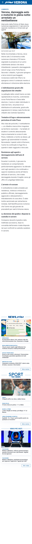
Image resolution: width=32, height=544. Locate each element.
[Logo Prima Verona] (16, 2)
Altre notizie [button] (25, 369)
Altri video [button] (26, 465)
